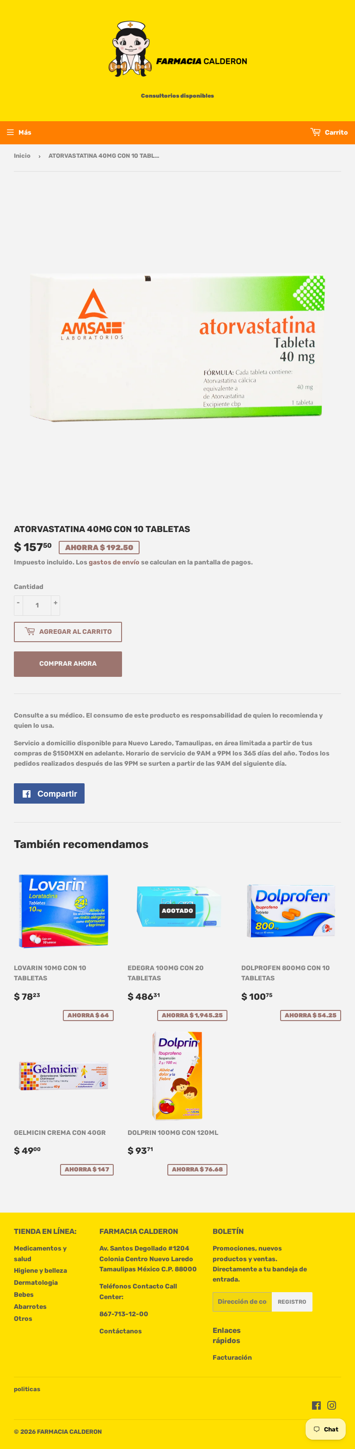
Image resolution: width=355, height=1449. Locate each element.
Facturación (232, 1358)
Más (24, 132)
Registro (292, 1302)
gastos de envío (114, 562)
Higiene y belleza (40, 1271)
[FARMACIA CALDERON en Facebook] (316, 1407)
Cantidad (28, 587)
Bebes (24, 1295)
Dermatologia (36, 1283)
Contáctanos (120, 1331)
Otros (23, 1319)
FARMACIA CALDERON (69, 1431)
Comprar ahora (68, 664)
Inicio (22, 155)
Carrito (336, 132)
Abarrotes (30, 1307)
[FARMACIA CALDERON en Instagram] (332, 1407)
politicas (27, 1389)
